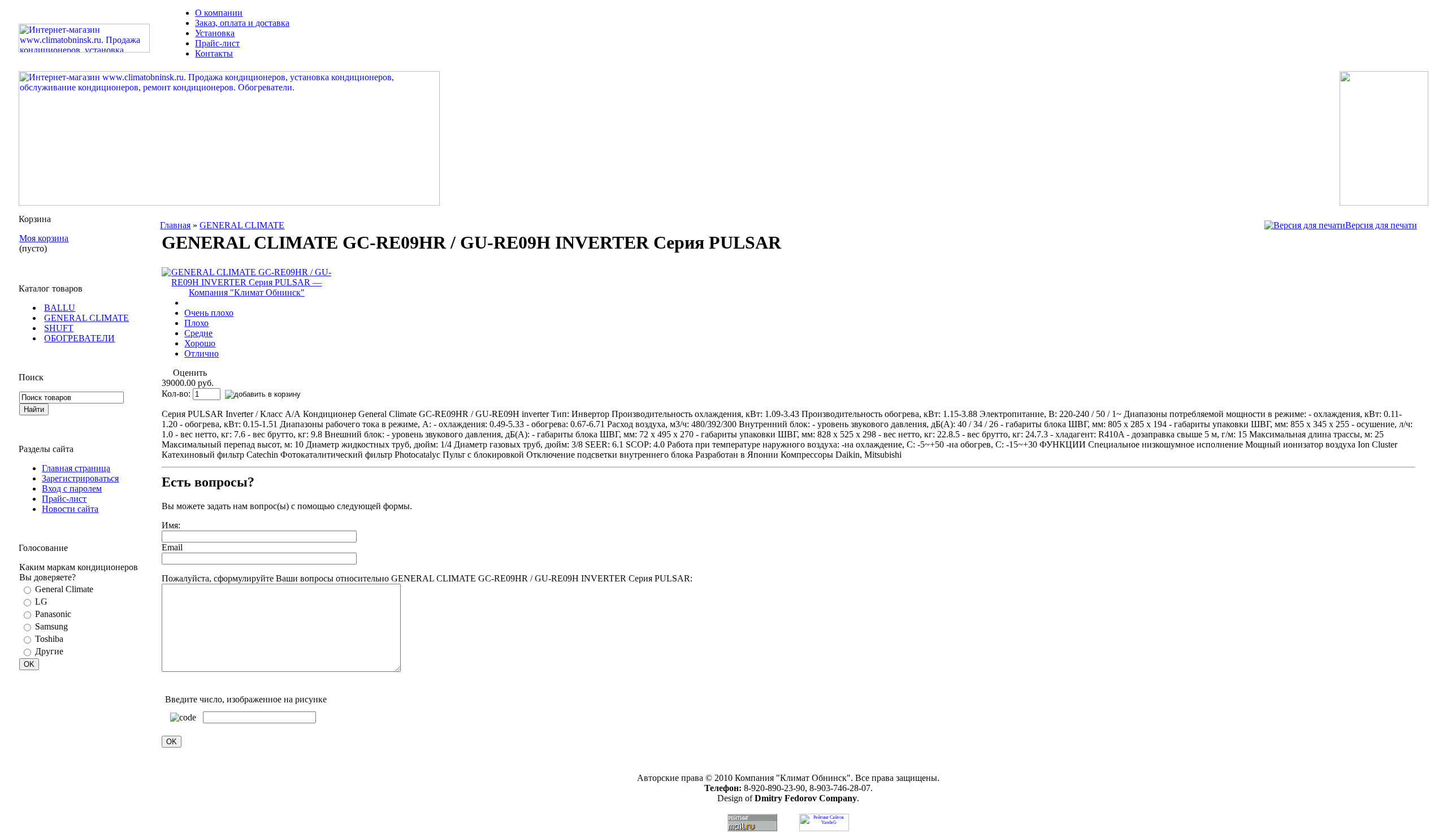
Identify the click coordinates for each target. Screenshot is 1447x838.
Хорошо (199, 343)
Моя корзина (43, 238)
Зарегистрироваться (80, 478)
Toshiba (49, 639)
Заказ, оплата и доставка (242, 23)
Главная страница (76, 468)
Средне (198, 333)
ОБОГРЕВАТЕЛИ (79, 338)
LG (41, 601)
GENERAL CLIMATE (86, 318)
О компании (218, 13)
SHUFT (58, 328)
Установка (215, 33)
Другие (49, 651)
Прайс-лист (217, 43)
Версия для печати (1381, 225)
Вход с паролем (72, 488)
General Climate (64, 589)
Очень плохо (208, 313)
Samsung (51, 626)
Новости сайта (70, 509)
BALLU (59, 307)
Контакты (214, 53)
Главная (175, 225)
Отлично (201, 353)
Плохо (196, 323)
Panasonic (53, 614)
